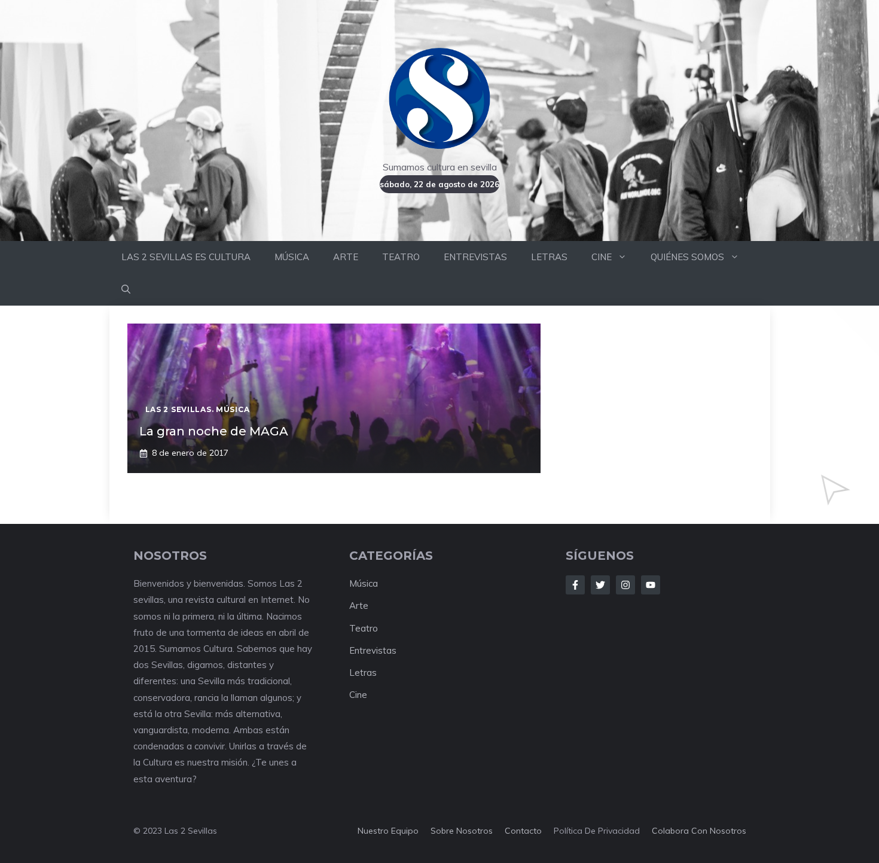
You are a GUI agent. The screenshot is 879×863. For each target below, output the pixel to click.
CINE (601, 257)
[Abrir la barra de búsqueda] (125, 289)
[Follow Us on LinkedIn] (650, 584)
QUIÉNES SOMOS (687, 257)
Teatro (363, 628)
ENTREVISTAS (475, 257)
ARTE (345, 257)
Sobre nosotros (462, 830)
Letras (363, 672)
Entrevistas (372, 650)
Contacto (523, 830)
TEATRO (401, 257)
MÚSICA (291, 257)
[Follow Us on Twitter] (600, 584)
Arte (358, 605)
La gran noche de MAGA (213, 431)
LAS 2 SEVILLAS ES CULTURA (186, 257)
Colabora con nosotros (699, 830)
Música (363, 583)
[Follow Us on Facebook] (575, 584)
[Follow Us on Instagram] (625, 584)
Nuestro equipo (388, 830)
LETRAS (549, 257)
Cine (358, 694)
